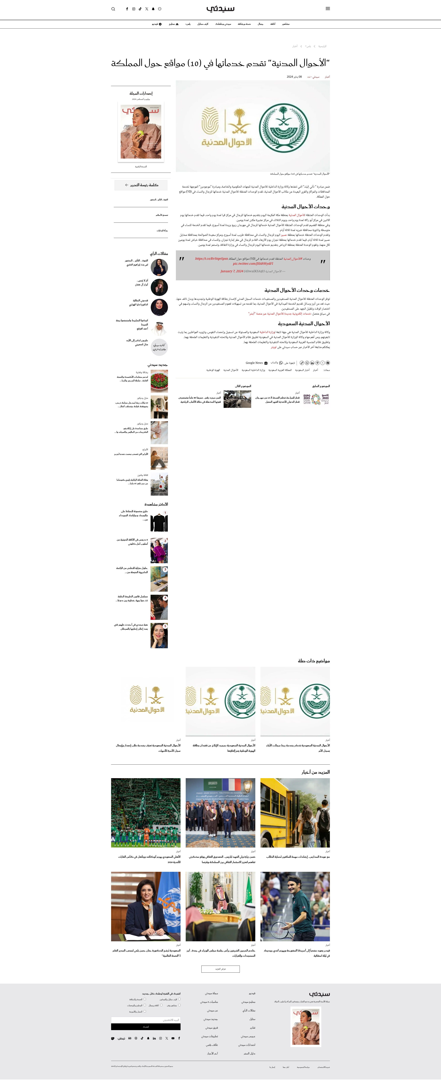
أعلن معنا (286, 1067)
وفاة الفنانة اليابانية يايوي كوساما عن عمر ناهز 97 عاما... (132, 482)
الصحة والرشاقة (135, 999)
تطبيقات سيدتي (209, 1036)
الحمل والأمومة (135, 1012)
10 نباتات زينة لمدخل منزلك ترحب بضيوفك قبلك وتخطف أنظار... (131, 405)
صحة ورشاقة (244, 24)
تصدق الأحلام (162, 215)
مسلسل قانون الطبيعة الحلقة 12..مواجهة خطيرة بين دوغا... (132, 598)
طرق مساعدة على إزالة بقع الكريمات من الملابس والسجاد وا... (131, 430)
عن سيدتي (212, 1010)
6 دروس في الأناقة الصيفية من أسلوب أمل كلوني (132, 542)
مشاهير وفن (172, 1005)
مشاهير (286, 24)
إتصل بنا (272, 1067)
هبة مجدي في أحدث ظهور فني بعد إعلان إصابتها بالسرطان (131, 627)
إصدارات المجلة (141, 94)
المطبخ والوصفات (134, 1005)
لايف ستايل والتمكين (168, 999)
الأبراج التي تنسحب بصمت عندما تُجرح (131, 454)
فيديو (154, 24)
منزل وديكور (142, 398)
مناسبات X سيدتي (209, 1002)
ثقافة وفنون (142, 475)
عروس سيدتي (248, 1036)
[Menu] (328, 9)
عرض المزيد (220, 969)
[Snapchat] (153, 9)
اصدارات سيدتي (246, 1045)
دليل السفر (249, 1053)
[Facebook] (127, 9)
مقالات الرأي (159, 254)
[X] (146, 9)
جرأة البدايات (162, 230)
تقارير (252, 1027)
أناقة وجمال (154, 1005)
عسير (284, 235)
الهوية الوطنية (213, 370)
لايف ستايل (202, 24)
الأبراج (145, 450)
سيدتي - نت (313, 77)
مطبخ (171, 24)
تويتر (274, 347)
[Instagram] (133, 9)
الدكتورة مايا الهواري (138, 305)
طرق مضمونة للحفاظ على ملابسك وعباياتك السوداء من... (133, 515)
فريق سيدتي (211, 1027)
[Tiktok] (140, 9)
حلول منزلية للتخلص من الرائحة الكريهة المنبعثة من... (132, 570)
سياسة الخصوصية (303, 1067)
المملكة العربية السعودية (280, 370)
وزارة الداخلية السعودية (253, 370)
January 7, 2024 (231, 271)
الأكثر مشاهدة (156, 504)
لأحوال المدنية (297, 215)
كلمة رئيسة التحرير (144, 185)
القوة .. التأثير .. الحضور (159, 200)
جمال (261, 24)
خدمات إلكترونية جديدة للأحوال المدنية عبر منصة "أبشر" (279, 313)
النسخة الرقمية (141, 166)
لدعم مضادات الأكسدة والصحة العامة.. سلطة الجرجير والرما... (132, 379)
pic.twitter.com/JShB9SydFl (253, 264)
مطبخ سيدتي (248, 1002)
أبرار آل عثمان (141, 285)
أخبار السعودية (302, 370)
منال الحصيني (141, 344)
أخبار (327, 77)
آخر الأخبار (212, 1053)
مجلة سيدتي (211, 993)
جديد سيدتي (158, 365)
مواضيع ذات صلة (314, 661)
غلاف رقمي (212, 1045)
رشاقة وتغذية (142, 373)
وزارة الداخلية (267, 332)
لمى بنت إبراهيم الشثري (137, 265)
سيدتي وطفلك (223, 24)
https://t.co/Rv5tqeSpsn (211, 259)
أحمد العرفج (142, 329)
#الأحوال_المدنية (292, 259)
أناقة (272, 24)
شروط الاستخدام (324, 1067)
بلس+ (188, 24)
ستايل (252, 1019)
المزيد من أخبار (316, 772)
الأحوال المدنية (230, 370)
